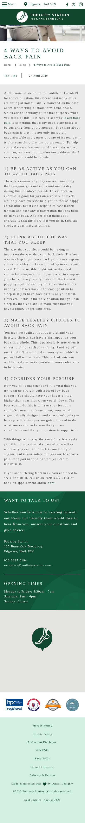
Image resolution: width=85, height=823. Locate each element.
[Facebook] (67, 4)
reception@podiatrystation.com (28, 565)
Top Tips (10, 75)
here (51, 482)
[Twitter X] (74, 4)
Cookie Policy (42, 734)
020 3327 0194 (15, 560)
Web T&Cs (42, 750)
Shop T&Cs (42, 758)
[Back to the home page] (42, 17)
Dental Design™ (63, 783)
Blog (22, 64)
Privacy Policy (42, 725)
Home (8, 64)
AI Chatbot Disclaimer (42, 742)
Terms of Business (42, 766)
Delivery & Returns (43, 775)
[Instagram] (81, 4)
